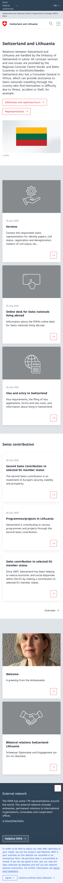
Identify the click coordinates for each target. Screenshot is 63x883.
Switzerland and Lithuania (23, 23)
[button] (57, 788)
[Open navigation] (58, 24)
